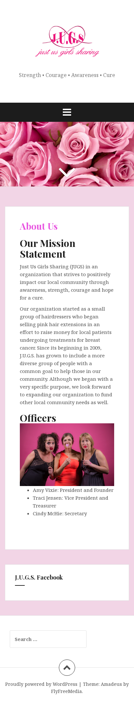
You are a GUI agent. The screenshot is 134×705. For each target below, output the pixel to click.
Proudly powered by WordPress (41, 684)
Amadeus (111, 684)
